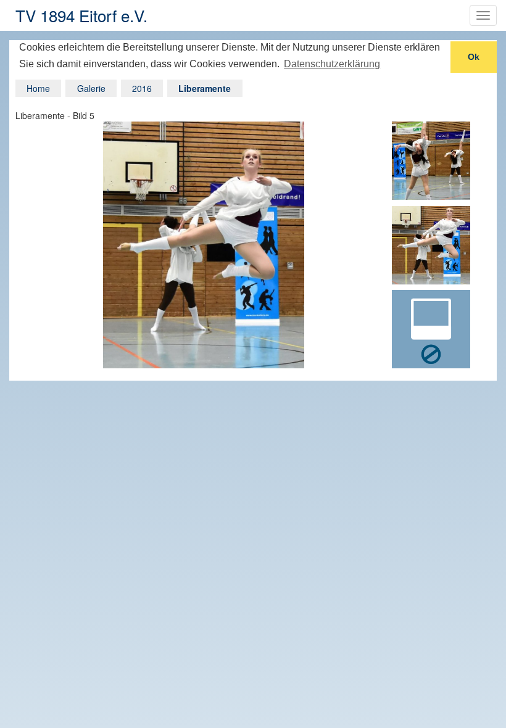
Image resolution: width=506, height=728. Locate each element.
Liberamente (204, 88)
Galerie (91, 88)
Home (38, 88)
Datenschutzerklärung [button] (332, 64)
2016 (142, 88)
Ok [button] (473, 57)
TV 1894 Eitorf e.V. (81, 15)
